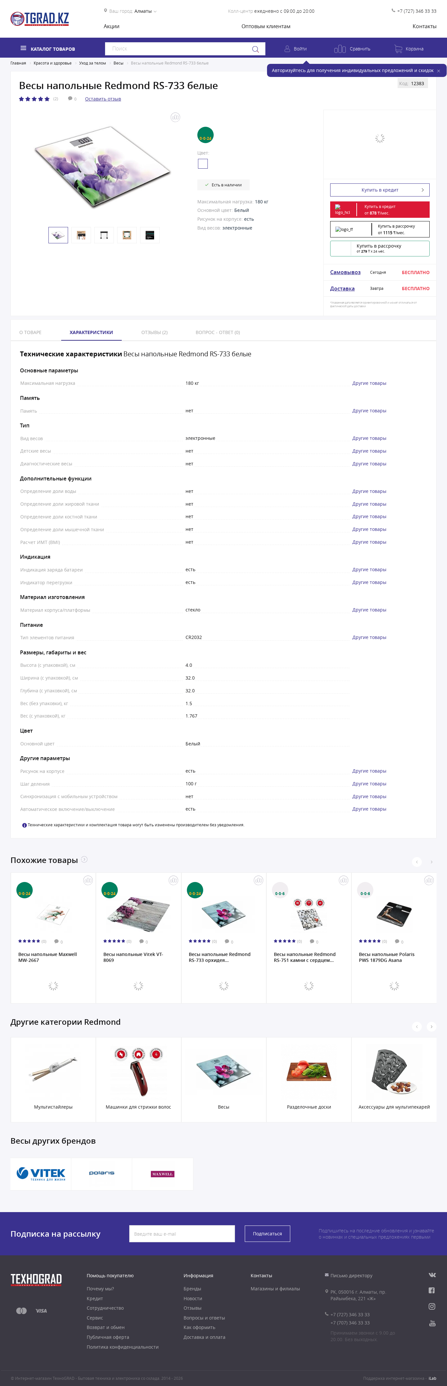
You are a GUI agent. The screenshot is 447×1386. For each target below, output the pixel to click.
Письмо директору (351, 1275)
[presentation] (417, 862)
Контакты (425, 26)
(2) (55, 98)
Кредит (95, 1298)
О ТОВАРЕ (30, 332)
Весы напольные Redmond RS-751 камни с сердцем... (305, 957)
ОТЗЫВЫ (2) (154, 332)
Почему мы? (100, 1288)
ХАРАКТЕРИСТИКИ (91, 332)
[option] (102, 167)
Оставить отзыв (103, 99)
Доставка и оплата (204, 1337)
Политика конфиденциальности (123, 1347)
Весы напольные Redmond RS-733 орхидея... (220, 957)
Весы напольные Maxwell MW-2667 (47, 957)
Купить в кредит (380, 190)
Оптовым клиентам (266, 26)
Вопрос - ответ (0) (218, 332)
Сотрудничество (105, 1308)
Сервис (95, 1318)
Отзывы (193, 1308)
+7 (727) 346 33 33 (417, 11)
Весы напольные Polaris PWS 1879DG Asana (387, 957)
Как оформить (199, 1327)
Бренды (192, 1288)
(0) (44, 941)
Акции (111, 26)
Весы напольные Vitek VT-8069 (133, 957)
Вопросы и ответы (204, 1318)
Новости (193, 1298)
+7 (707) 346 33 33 (350, 1323)
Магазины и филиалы (275, 1288)
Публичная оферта (108, 1337)
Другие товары (369, 383)
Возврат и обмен (106, 1327)
